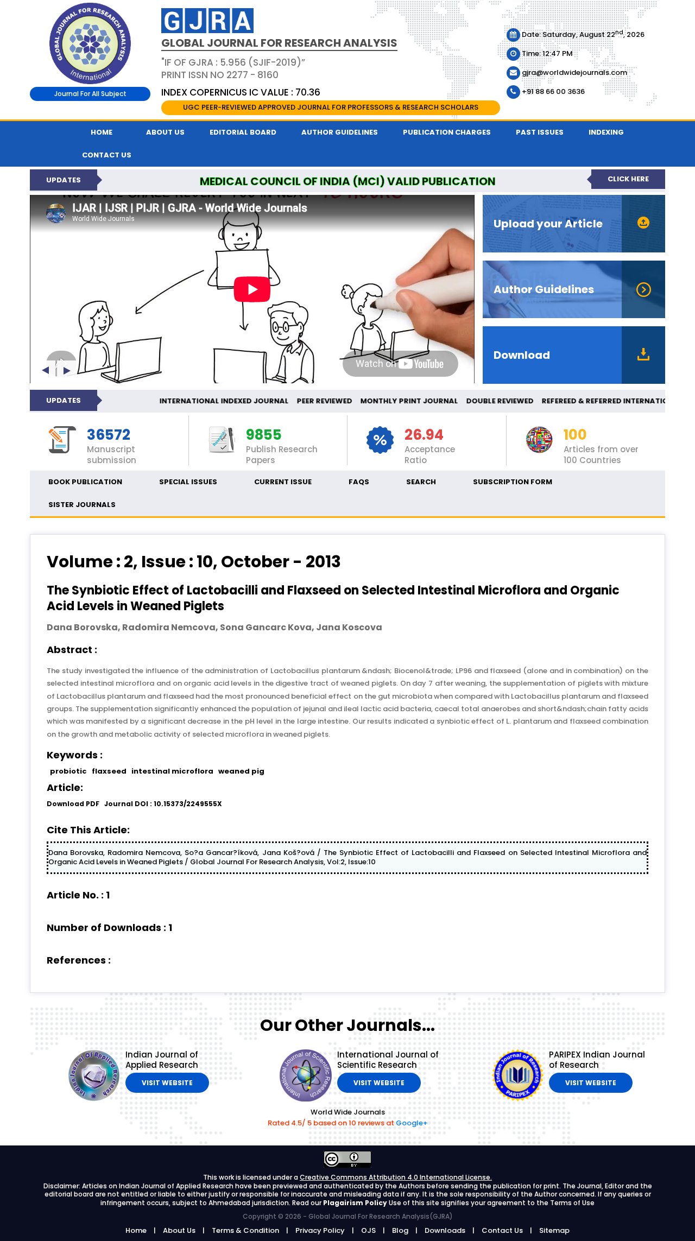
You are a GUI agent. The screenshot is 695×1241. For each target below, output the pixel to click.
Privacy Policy (320, 1230)
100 (575, 435)
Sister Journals (82, 504)
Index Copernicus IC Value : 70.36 (240, 92)
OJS (368, 1230)
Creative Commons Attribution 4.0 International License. (396, 1177)
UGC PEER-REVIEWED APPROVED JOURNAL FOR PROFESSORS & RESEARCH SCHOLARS (330, 107)
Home (101, 132)
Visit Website (167, 1082)
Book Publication (85, 482)
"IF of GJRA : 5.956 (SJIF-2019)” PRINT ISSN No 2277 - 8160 (233, 68)
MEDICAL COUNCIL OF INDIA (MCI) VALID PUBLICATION (348, 181)
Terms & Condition (245, 1230)
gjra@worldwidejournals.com (573, 72)
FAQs (359, 482)
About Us (165, 132)
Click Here (628, 179)
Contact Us (502, 1230)
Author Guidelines (339, 132)
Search (421, 482)
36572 (108, 435)
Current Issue (283, 482)
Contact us (106, 155)
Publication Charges (447, 132)
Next (67, 370)
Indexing (606, 132)
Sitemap (554, 1230)
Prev (45, 370)
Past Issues (540, 132)
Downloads (445, 1230)
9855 (264, 435)
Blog (400, 1230)
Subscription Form (512, 482)
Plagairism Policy (356, 1202)
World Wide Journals (348, 1112)
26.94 (424, 435)
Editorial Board (243, 132)
